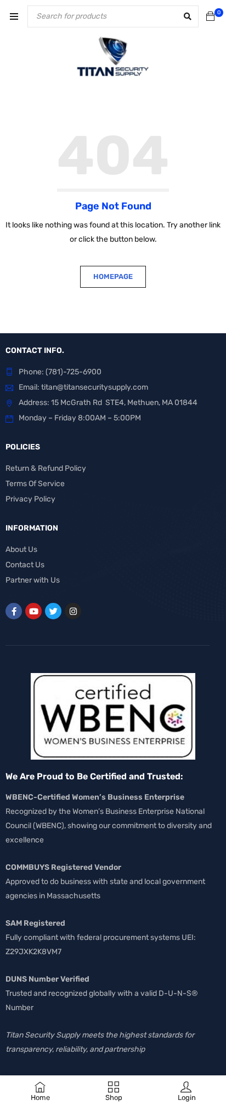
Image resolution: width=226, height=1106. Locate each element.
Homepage (113, 276)
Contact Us (24, 564)
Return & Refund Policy (45, 468)
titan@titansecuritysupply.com (94, 387)
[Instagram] (73, 611)
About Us (21, 549)
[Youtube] (33, 611)
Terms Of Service (35, 483)
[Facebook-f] (13, 611)
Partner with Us (32, 580)
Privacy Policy (30, 499)
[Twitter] (53, 611)
